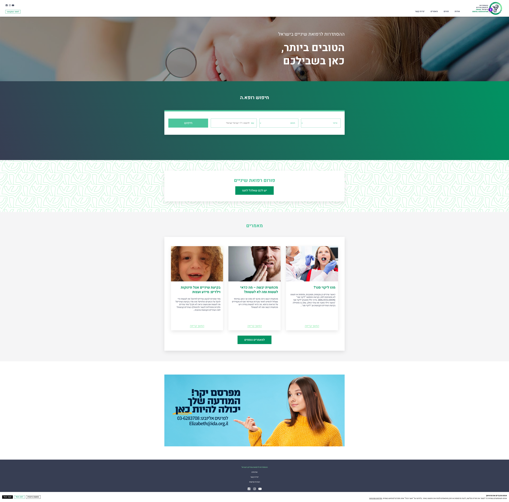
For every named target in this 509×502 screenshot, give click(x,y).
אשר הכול (7, 497)
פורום (446, 11)
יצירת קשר (420, 11)
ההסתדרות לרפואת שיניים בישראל (255, 467)
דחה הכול (19, 497)
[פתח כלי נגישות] (490, 10)
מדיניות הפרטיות (375, 498)
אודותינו (254, 472)
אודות (457, 11)
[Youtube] (13, 5)
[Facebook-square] (6, 5)
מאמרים (434, 11)
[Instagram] (9, 5)
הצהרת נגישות (254, 482)
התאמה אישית (33, 497)
